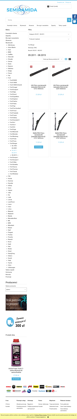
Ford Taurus (13, 167)
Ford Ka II (12, 124)
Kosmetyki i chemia (11, 33)
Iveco (9, 206)
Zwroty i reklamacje (43, 404)
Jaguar (10, 190)
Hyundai (10, 183)
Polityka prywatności (33, 406)
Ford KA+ (12, 127)
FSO (9, 176)
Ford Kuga (13, 129)
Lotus (9, 209)
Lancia (10, 199)
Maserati (10, 211)
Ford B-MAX (13, 80)
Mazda (10, 216)
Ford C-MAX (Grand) (16, 85)
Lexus (9, 204)
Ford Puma (13, 141)
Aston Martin (12, 47)
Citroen (10, 61)
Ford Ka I (12, 122)
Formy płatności (64, 404)
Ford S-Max (13, 162)
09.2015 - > (15, 155)
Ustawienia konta (53, 406)
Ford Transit (13, 171)
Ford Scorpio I (14, 157)
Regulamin (30, 404)
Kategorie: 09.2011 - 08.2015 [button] (36, 34)
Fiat (9, 75)
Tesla (9, 260)
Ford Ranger (13, 143)
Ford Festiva (13, 101)
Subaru (10, 256)
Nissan (10, 227)
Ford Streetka (14, 164)
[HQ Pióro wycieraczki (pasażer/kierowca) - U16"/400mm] (38, 74)
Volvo (9, 265)
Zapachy (8, 35)
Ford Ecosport (14, 89)
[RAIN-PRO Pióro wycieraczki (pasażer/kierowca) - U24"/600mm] (61, 121)
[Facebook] (74, 16)
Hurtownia (9, 272)
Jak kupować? (31, 408)
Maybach (10, 213)
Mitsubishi (11, 225)
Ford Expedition (14, 96)
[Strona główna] (22, 10)
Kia (9, 195)
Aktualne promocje (21, 404)
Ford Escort (13, 94)
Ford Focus (13, 110)
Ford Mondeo (14, 134)
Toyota (10, 263)
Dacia (9, 64)
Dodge (10, 71)
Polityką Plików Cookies (41, 415)
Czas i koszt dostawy (65, 406)
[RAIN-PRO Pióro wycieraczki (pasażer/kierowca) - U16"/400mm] (38, 121)
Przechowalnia (53, 408)
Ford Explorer (14, 99)
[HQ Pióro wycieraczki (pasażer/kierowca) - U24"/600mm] (61, 74)
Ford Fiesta (13, 103)
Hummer (10, 181)
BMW (9, 52)
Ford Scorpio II (14, 160)
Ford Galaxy (13, 117)
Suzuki (10, 258)
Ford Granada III (14, 120)
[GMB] (74, 21)
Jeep (9, 192)
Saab (9, 244)
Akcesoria (8, 40)
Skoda (10, 248)
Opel (9, 230)
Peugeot (10, 232)
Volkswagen (11, 267)
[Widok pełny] (69, 59)
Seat (9, 246)
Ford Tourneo (14, 169)
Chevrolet (11, 57)
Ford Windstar (14, 174)
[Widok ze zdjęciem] (66, 59)
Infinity (10, 185)
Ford (9, 78)
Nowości (8, 274)
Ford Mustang (14, 136)
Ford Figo (12, 106)
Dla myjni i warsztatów (12, 38)
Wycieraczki (9, 42)
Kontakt (8, 406)
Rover (9, 241)
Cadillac (10, 54)
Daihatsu (10, 68)
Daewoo (10, 66)
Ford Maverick (14, 131)
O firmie (8, 404)
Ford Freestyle (14, 113)
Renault (10, 239)
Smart (10, 251)
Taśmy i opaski (10, 270)
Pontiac (10, 234)
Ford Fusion (13, 115)
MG (9, 220)
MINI (9, 223)
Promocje (8, 277)
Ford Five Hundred (15, 108)
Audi (9, 49)
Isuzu (9, 188)
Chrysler (10, 59)
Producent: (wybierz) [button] (34, 39)
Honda (10, 178)
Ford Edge (13, 92)
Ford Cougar (13, 87)
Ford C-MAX (13, 82)
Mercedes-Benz (12, 218)
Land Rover (11, 202)
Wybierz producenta (11, 286)
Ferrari (10, 73)
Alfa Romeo (11, 45)
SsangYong (11, 253)
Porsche (10, 237)
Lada (9, 197)
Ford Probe (13, 138)
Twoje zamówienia (54, 404)
